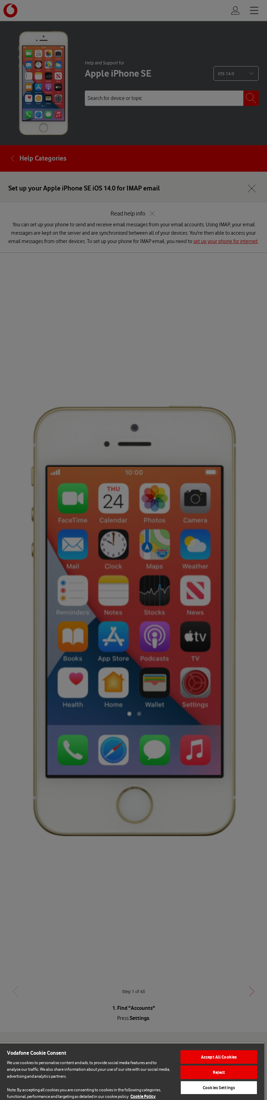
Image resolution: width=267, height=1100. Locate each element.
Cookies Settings (219, 1087)
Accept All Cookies (219, 1057)
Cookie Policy (143, 1096)
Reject (219, 1072)
